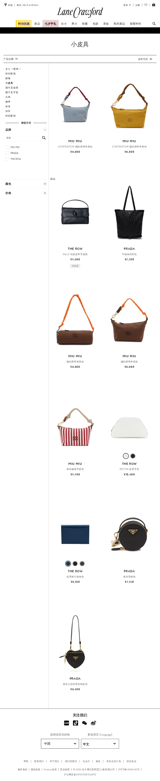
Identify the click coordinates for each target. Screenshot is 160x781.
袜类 (8, 106)
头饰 (8, 97)
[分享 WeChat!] (84, 723)
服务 (98, 761)
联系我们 (39, 761)
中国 (47, 743)
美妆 (106, 24)
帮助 (26, 761)
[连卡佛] (80, 18)
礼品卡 (86, 761)
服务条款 (22, 769)
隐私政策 (35, 769)
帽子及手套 (11, 92)
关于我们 (54, 761)
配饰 (16, 69)
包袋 (95, 24)
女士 (64, 24)
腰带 (8, 102)
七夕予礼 (50, 24)
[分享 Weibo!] (93, 723)
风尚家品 (119, 24)
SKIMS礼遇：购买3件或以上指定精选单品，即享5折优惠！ (80, 31)
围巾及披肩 (11, 87)
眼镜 (8, 78)
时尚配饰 (10, 73)
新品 (37, 24)
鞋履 (85, 24)
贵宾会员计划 (113, 761)
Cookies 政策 (50, 769)
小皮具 (9, 83)
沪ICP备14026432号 (129, 769)
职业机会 (131, 761)
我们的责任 (71, 761)
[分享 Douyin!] (75, 723)
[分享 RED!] (66, 723)
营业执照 (65, 769)
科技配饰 (10, 116)
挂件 (8, 111)
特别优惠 (23, 24)
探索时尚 (135, 24)
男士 (74, 24)
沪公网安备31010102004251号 (80, 774)
